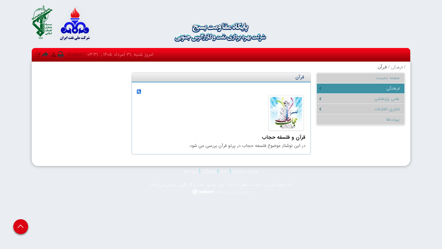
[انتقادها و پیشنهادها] (38, 54)
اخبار (224, 171)
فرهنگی (397, 67)
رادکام (220, 192)
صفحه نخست (245, 171)
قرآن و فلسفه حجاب (283, 137)
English (75, 54)
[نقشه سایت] (53, 54)
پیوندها (191, 171)
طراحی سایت (238, 192)
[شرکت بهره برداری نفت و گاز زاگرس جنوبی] (221, 32)
